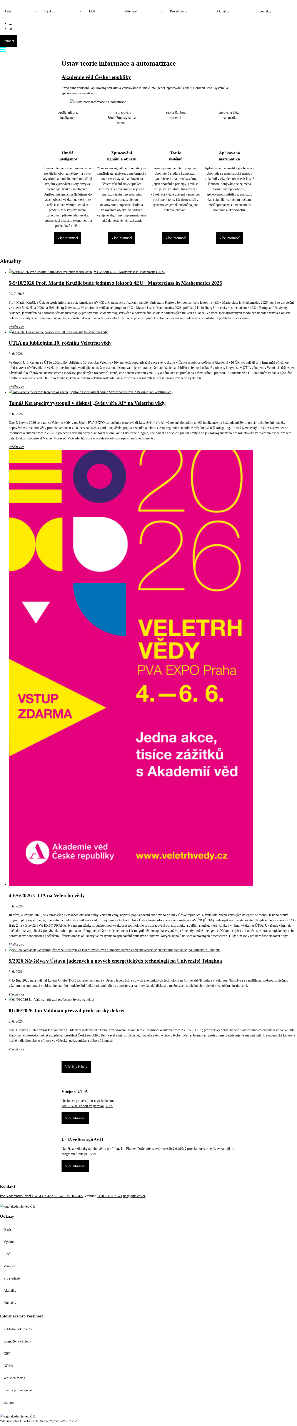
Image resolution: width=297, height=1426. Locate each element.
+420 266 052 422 (70, 1196)
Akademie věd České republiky (96, 77)
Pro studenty (178, 11)
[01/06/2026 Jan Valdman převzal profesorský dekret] (51, 999)
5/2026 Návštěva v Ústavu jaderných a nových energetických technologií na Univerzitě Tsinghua (115, 961)
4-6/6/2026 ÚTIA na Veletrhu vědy (47, 895)
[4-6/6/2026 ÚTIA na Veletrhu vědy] (131, 884)
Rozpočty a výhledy (17, 1341)
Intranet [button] (8, 41)
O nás (7, 11)
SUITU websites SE (26, 1421)
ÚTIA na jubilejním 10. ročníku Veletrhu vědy (60, 343)
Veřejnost (130, 11)
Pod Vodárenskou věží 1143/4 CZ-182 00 (29, 1196)
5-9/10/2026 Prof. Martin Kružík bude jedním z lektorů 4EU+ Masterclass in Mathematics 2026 (115, 283)
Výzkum (50, 11)
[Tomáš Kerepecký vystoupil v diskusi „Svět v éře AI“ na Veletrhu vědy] (91, 392)
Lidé (92, 11)
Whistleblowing (14, 1378)
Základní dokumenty (17, 1329)
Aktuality (222, 11)
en (10, 29)
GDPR (8, 1366)
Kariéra (8, 1402)
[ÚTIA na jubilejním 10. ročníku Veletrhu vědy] (58, 332)
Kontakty (265, 11)
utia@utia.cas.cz (134, 1196)
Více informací (67, 238)
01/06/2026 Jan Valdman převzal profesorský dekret (67, 1010)
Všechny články (76, 1067)
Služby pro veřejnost (17, 1390)
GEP (6, 1353)
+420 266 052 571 (109, 1196)
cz (10, 23)
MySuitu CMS (58, 1421)
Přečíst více (16, 327)
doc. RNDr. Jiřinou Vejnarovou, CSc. (87, 1106)
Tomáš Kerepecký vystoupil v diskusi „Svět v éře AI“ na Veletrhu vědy (87, 403)
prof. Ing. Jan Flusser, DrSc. (126, 1148)
